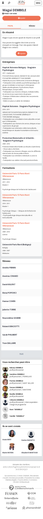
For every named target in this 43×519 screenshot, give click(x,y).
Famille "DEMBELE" (17, 416)
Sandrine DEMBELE (17, 374)
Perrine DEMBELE (16, 381)
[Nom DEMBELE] (5, 409)
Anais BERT (6, 439)
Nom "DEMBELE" (16, 409)
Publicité (26, 476)
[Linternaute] (11, 498)
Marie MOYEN (7, 452)
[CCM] (32, 493)
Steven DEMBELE (16, 387)
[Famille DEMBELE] (5, 416)
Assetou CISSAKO (10, 276)
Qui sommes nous (10, 476)
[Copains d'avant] (11, 503)
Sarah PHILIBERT (9, 334)
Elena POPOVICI (9, 292)
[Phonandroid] (32, 507)
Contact (19, 476)
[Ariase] (11, 508)
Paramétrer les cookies (32, 478)
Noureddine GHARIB (11, 318)
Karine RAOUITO (28, 440)
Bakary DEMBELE (16, 367)
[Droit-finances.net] (32, 498)
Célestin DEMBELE (17, 400)
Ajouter (22, 18)
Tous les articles (23, 480)
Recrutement (34, 476)
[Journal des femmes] (11, 493)
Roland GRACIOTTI (10, 326)
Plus (21, 354)
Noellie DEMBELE (16, 394)
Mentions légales (11, 480)
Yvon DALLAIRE (9, 343)
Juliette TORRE (9, 309)
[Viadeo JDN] (32, 503)
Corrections (33, 480)
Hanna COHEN (8, 301)
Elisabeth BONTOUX (30, 452)
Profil (10, 26)
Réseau (32, 26)
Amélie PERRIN (9, 267)
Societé (5, 478)
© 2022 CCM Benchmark (21, 482)
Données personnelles (16, 478)
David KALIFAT (8, 284)
